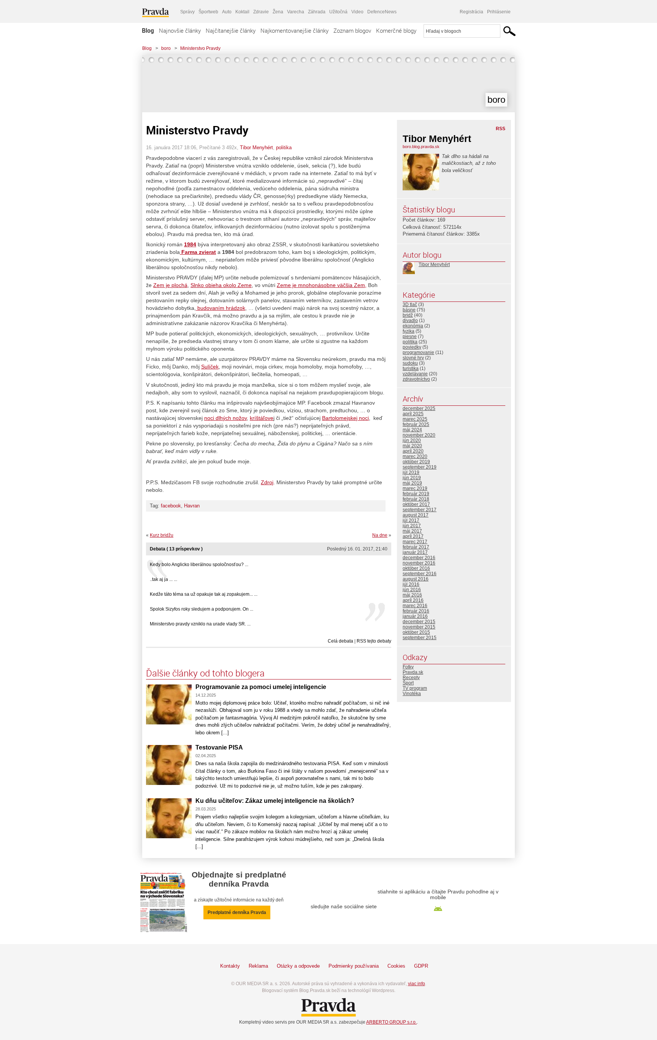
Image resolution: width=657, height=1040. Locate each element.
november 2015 (419, 627)
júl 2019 (411, 472)
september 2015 (419, 637)
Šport (408, 683)
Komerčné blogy (396, 30)
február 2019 (416, 493)
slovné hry (413, 357)
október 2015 (416, 632)
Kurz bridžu (161, 535)
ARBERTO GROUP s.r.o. (391, 1022)
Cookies (396, 966)
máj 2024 (412, 429)
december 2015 (419, 621)
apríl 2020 (413, 451)
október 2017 (416, 504)
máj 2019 (412, 483)
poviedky (412, 347)
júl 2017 (411, 520)
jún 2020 (412, 440)
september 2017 (419, 509)
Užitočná (338, 11)
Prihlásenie (499, 11)
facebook (171, 506)
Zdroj (267, 482)
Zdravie (261, 11)
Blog (148, 30)
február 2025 (416, 424)
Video (357, 11)
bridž (408, 315)
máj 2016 (412, 595)
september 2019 (419, 467)
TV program (415, 688)
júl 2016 (411, 584)
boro (166, 48)
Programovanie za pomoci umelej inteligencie (260, 687)
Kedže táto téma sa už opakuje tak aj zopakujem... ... (203, 594)
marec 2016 (415, 605)
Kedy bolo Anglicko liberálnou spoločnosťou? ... (199, 564)
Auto (227, 11)
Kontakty (230, 966)
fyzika (408, 331)
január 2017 (415, 552)
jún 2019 (412, 477)
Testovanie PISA (219, 747)
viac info (416, 983)
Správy (187, 11)
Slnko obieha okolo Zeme (221, 285)
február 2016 (416, 611)
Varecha (295, 11)
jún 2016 (412, 589)
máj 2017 (412, 531)
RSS (500, 128)
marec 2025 (415, 419)
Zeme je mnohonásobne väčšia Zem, (322, 285)
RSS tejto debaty (374, 641)
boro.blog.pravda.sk (421, 146)
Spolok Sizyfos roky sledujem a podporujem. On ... (201, 609)
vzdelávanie (415, 373)
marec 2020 (415, 456)
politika (284, 147)
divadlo (410, 320)
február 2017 (416, 547)
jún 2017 (412, 525)
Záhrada (316, 11)
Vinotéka (412, 693)
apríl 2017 (413, 536)
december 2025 (419, 408)
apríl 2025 (413, 413)
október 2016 (416, 568)
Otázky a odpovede (298, 966)
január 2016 (415, 616)
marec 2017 (415, 541)
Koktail (242, 11)
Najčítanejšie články (231, 30)
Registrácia (471, 11)
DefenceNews (382, 11)
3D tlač (410, 304)
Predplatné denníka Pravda (237, 912)
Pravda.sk (413, 672)
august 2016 (415, 579)
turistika (411, 368)
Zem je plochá (170, 285)
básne (409, 310)
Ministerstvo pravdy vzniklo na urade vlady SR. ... (200, 624)
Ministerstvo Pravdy (200, 48)
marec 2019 (415, 488)
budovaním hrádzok (220, 308)
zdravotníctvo (416, 379)
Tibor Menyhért (256, 147)
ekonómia (413, 326)
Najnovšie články (180, 30)
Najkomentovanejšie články (294, 30)
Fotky (408, 667)
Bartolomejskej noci (345, 418)
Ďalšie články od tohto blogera (205, 673)
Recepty (411, 677)
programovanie (418, 352)
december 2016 (419, 557)
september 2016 (419, 573)
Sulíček (210, 367)
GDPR (421, 966)
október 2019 (416, 461)
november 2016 (419, 563)
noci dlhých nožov (225, 418)
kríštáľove (261, 418)
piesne (410, 336)
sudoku (410, 363)
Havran (192, 506)
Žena (278, 11)
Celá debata (340, 641)
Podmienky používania (353, 966)
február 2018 (416, 499)
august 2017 (415, 515)
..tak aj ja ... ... (163, 579)
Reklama (258, 966)
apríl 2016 (413, 600)
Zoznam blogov (352, 30)
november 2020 (419, 435)
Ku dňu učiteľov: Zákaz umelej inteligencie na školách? (274, 801)
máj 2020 (412, 445)
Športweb (208, 11)
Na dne (379, 535)
